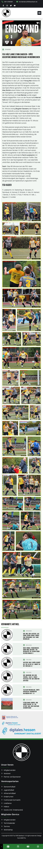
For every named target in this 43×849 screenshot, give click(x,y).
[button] (39, 13)
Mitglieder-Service (10, 814)
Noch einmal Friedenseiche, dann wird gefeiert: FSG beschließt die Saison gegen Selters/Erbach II (31, 650)
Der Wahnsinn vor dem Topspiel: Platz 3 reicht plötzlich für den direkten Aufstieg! (31, 678)
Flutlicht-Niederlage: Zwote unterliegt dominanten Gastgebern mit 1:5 (31, 691)
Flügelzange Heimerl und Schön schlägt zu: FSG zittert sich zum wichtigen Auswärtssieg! (31, 705)
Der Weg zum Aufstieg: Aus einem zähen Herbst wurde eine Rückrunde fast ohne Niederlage (31, 636)
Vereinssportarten (10, 781)
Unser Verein (7, 765)
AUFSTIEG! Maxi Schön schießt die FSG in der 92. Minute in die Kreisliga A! (31, 664)
